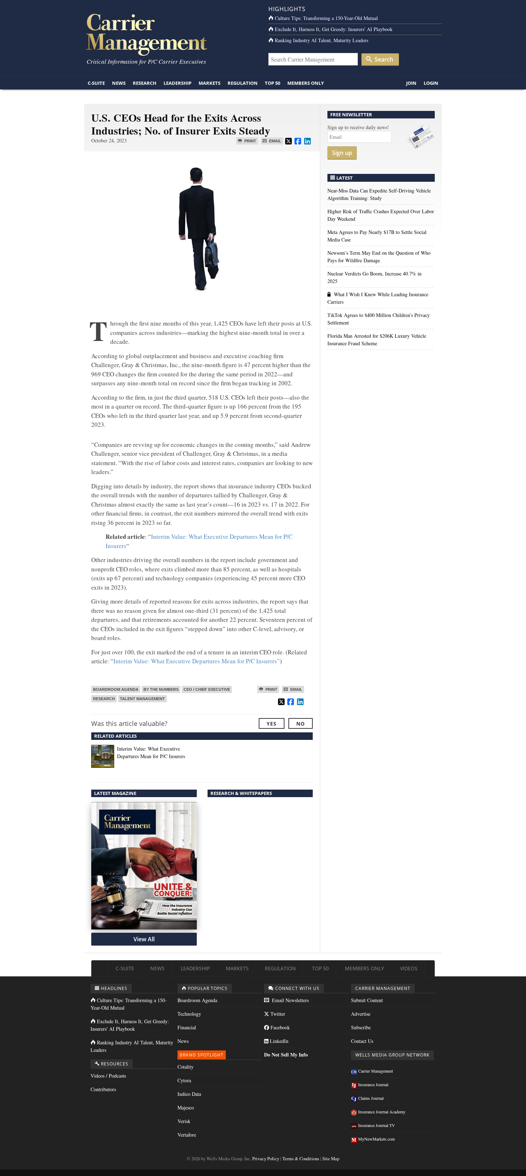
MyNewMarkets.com (376, 1139)
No (300, 723)
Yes (272, 723)
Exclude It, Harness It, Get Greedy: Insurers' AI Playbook (334, 29)
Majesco (185, 1107)
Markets (209, 83)
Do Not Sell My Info (286, 1054)
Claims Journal (371, 1098)
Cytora (184, 1080)
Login (431, 83)
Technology (189, 1013)
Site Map (330, 1159)
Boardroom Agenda (115, 689)
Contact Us (362, 1041)
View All (144, 939)
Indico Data (189, 1093)
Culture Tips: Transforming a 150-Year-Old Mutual (326, 18)
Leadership (177, 83)
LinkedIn (278, 1041)
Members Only (305, 83)
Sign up (342, 153)
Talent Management (142, 699)
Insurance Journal (373, 1084)
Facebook (279, 1027)
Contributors (103, 1089)
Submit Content (367, 1000)
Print (249, 141)
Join (411, 83)
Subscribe (361, 1027)
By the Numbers (161, 689)
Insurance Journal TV (376, 1125)
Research (144, 83)
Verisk (183, 1121)
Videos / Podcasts (108, 1075)
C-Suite (96, 83)
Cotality (185, 1066)
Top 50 (272, 83)
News (119, 83)
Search (383, 59)
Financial (186, 1027)
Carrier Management (375, 1071)
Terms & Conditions (300, 1159)
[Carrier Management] (171, 34)
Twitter (277, 1013)
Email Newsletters (290, 1000)
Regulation (243, 83)
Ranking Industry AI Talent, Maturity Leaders (321, 40)
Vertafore (186, 1134)
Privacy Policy (265, 1159)
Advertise (360, 1013)
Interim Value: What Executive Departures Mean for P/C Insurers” (196, 661)
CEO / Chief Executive (207, 689)
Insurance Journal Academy (381, 1111)
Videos (409, 968)
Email (274, 141)
